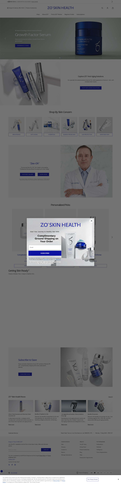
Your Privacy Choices (93, 479)
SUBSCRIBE (45, 253)
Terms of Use (56, 480)
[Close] (118, 479)
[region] (60, 479)
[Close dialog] (91, 221)
